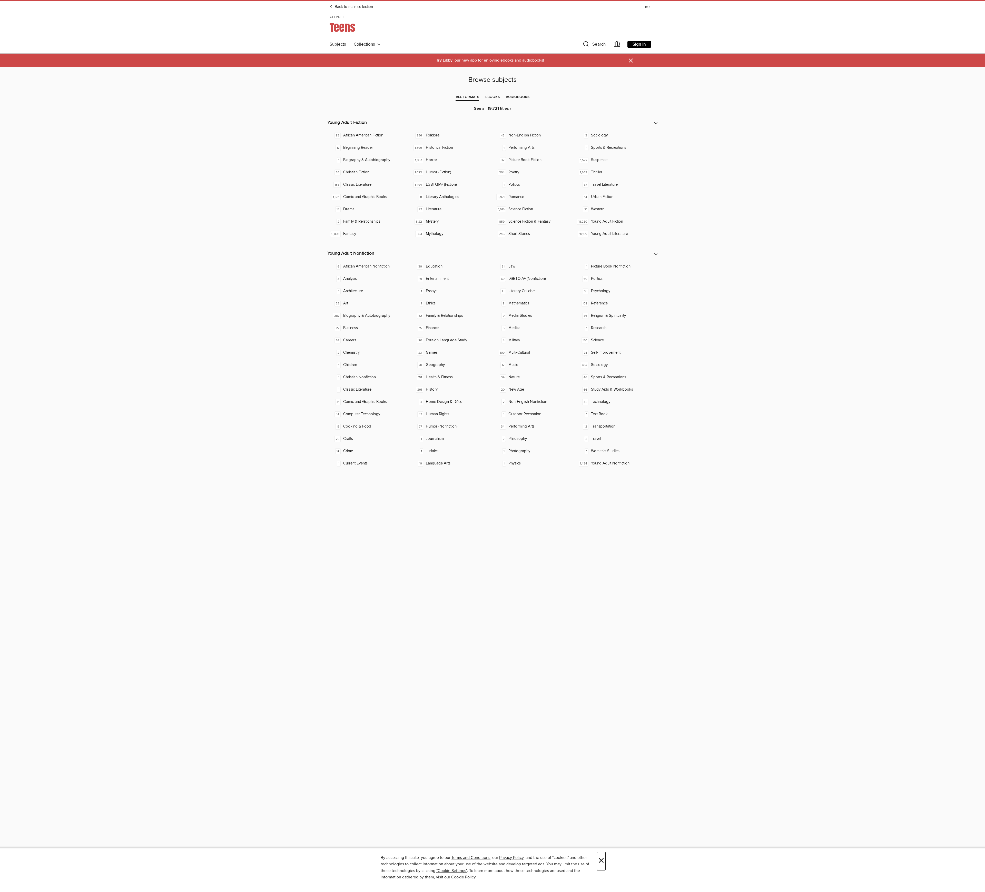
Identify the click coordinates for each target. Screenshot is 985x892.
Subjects (338, 44)
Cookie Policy (463, 877)
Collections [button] (365, 44)
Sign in (639, 44)
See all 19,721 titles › (492, 108)
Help (647, 7)
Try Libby (444, 60)
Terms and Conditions (470, 857)
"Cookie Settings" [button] (451, 870)
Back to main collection (353, 7)
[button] (593, 45)
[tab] (467, 97)
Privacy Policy (511, 857)
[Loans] (617, 45)
